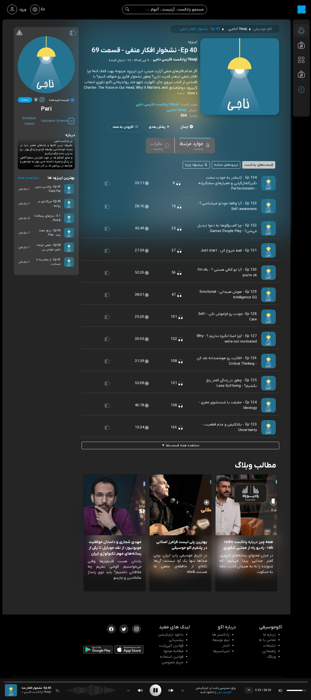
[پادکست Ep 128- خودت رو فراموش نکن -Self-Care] (268, 316)
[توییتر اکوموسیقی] (124, 628)
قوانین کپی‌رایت (171, 645)
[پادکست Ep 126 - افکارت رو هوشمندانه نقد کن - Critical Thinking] (268, 361)
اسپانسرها (221, 651)
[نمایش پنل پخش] (57, 690)
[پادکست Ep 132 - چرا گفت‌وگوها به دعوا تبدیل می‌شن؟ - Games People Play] (268, 228)
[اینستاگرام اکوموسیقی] (136, 628)
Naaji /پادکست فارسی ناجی (157, 104)
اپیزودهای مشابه (226, 165)
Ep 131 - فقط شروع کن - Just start (229, 250)
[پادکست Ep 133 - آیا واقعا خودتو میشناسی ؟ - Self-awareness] (268, 206)
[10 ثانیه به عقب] (140, 690)
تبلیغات (269, 645)
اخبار (226, 645)
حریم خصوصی (172, 662)
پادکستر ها (221, 634)
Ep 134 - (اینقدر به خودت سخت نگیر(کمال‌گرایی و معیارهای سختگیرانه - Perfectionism (227, 183)
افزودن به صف (123, 127)
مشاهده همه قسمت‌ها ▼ (180, 445)
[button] (107, 183)
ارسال (184, 127)
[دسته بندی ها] (301, 59)
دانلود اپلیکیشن (170, 634)
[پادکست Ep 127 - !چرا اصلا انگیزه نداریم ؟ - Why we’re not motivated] (268, 339)
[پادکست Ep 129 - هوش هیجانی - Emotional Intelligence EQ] (268, 294)
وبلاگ (271, 656)
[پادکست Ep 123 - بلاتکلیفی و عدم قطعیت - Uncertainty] (268, 427)
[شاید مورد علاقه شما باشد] (301, 84)
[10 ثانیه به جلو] (170, 690)
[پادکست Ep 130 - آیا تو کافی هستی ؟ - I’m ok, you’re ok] (268, 272)
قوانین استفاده (171, 656)
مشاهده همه (28, 177)
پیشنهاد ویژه (194, 165)
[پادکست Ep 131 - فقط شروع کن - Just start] (268, 250)
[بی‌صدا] (280, 690)
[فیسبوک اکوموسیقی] (111, 628)
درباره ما (269, 634)
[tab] (195, 145)
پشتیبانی (176, 640)
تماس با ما (267, 640)
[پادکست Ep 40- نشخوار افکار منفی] (11, 690)
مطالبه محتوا (173, 651)
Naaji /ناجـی (177, 110)
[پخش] (155, 690)
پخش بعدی (157, 127)
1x (248, 690)
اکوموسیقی (224, 692)
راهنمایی (269, 651)
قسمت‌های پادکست (258, 165)
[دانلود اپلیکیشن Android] (97, 650)
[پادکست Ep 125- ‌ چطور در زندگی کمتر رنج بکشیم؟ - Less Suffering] (268, 383)
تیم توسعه (221, 640)
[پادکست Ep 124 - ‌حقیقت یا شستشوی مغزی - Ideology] (268, 405)
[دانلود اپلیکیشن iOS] (129, 650)
